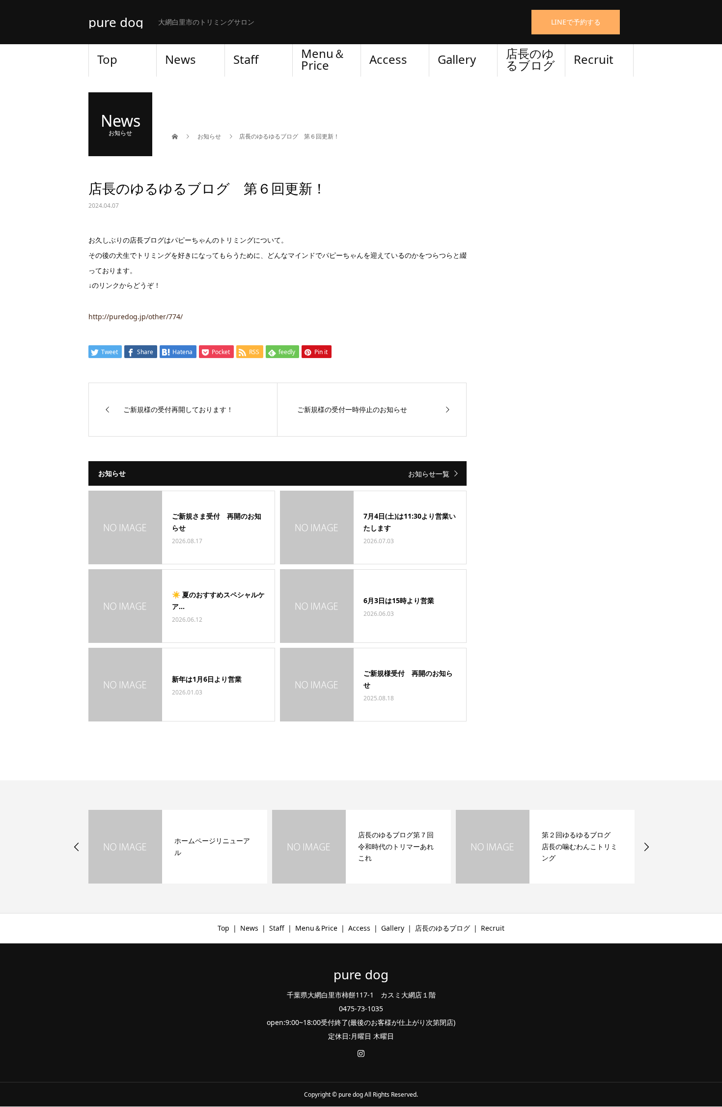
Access (388, 59)
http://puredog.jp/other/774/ (135, 316)
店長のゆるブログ (530, 59)
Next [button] (646, 847)
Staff (246, 59)
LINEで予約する (576, 22)
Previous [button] (77, 847)
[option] (177, 847)
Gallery (457, 59)
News (180, 59)
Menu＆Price (323, 59)
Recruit (593, 59)
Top (107, 59)
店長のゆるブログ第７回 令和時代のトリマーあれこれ (399, 846)
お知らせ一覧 (428, 473)
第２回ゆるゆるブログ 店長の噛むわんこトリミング (579, 846)
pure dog (115, 22)
